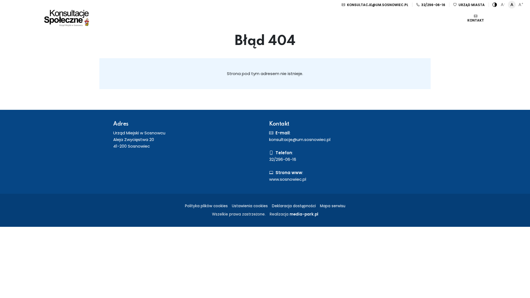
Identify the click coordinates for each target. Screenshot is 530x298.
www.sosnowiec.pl (287, 179)
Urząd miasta (471, 4)
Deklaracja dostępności (294, 206)
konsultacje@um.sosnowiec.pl (377, 4)
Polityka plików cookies (206, 206)
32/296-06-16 (432, 4)
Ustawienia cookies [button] (250, 206)
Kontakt (475, 20)
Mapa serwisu (332, 206)
